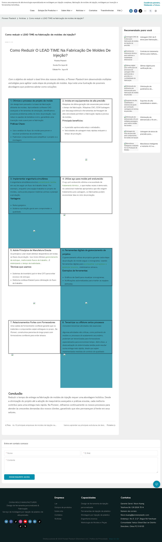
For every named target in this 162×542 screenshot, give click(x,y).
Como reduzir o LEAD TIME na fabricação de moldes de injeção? (56, 18)
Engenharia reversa (89, 519)
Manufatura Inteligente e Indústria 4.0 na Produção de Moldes (149, 145)
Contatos (58, 515)
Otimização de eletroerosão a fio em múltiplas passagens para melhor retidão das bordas (148, 118)
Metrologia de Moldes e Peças (94, 523)
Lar (56, 504)
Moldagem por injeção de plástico (95, 515)
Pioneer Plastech (9, 18)
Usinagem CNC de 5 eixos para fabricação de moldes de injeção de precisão (148, 38)
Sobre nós (59, 511)
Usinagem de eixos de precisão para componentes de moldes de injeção (148, 132)
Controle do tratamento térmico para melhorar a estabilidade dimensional (149, 52)
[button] (121, 10)
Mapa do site (114, 539)
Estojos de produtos (63, 507)
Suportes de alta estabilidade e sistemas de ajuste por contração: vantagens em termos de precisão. (149, 102)
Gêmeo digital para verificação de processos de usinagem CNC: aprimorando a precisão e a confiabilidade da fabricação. (147, 67)
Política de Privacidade (99, 539)
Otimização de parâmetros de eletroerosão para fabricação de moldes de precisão (148, 87)
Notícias (22, 18)
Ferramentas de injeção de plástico (96, 511)
